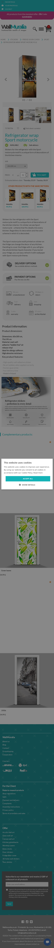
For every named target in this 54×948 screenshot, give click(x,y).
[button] (27, 484)
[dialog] (27, 474)
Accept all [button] (28, 478)
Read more (38, 473)
